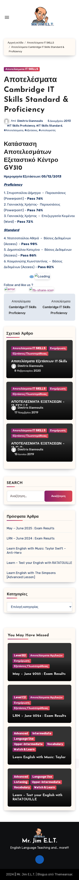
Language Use (24, 738)
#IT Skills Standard (49, 125)
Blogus (42, 874)
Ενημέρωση (58, 348)
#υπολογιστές (47, 130)
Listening (20, 782)
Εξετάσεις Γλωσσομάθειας (30, 353)
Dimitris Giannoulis (30, 121)
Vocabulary (55, 744)
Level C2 (20, 697)
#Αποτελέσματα (13, 130)
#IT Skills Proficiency (21, 125)
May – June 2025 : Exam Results (30, 528)
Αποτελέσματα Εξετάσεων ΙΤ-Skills (39, 361)
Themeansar (63, 874)
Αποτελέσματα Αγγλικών (46, 655)
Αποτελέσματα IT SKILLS (21, 69)
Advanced (21, 733)
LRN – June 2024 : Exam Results (30, 538)
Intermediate (41, 733)
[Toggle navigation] (7, 17)
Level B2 (20, 655)
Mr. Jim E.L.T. (39, 841)
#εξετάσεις (31, 130)
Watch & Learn (24, 749)
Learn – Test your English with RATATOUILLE (39, 563)
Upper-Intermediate (28, 744)
